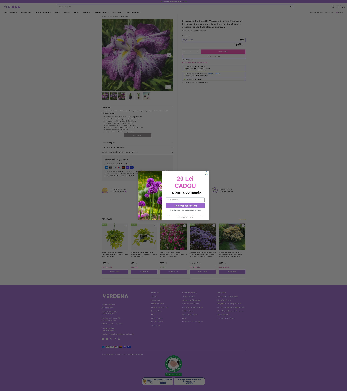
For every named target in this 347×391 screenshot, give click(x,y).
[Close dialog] (206, 173)
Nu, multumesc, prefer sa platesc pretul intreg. (185, 210)
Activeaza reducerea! (185, 205)
